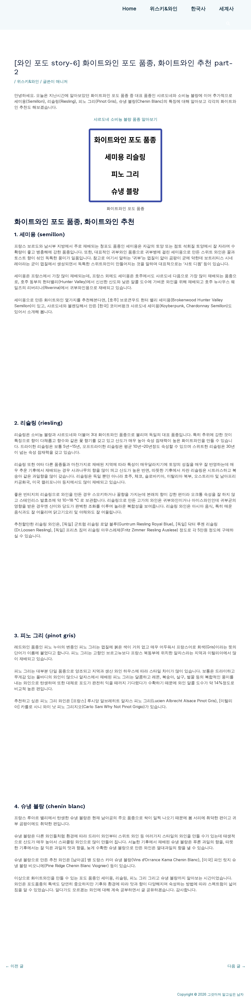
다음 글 (236, 965)
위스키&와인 (163, 9)
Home (129, 9)
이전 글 (14, 965)
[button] (228, 23)
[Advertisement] (125, 373)
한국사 (198, 9)
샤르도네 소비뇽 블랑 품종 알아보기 (125, 119)
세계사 (226, 9)
